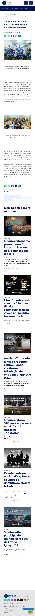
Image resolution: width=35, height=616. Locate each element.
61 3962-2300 (8, 603)
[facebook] (12, 36)
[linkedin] (19, 36)
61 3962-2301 (18, 603)
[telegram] (9, 36)
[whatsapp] (5, 36)
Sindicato (5, 8)
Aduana (15, 8)
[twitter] (16, 36)
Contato (27, 8)
